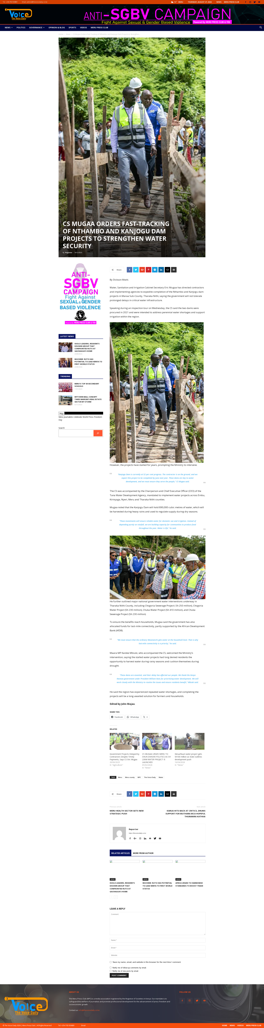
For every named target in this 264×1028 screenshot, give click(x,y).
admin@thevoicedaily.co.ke (37, 2)
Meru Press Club (231, 2)
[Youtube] (259, 2)
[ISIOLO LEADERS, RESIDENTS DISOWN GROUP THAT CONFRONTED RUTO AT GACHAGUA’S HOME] (125, 870)
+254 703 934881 (12, 2)
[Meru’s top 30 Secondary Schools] (65, 387)
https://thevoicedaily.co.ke (137, 833)
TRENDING (65, 376)
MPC (139, 777)
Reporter (68, 252)
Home (61, 34)
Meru (120, 777)
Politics (21, 27)
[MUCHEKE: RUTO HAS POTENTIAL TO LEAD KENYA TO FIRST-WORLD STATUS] (158, 870)
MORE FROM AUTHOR (143, 853)
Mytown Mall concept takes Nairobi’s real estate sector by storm (88, 399)
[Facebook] (246, 2)
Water (161, 777)
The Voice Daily (150, 777)
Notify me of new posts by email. (125, 971)
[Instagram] (250, 2)
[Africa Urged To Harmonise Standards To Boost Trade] (190, 870)
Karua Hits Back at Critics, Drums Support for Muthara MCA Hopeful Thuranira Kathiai (185, 813)
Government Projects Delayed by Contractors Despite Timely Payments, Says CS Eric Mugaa (124, 757)
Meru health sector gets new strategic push (127, 812)
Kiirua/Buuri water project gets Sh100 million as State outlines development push (188, 757)
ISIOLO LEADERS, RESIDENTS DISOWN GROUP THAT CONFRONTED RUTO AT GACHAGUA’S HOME (87, 347)
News (218, 2)
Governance (35, 27)
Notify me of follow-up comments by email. (129, 968)
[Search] (98, 433)
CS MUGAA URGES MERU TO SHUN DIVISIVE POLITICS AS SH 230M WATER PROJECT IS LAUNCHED (156, 758)
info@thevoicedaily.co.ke (89, 1010)
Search (62, 428)
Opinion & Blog (57, 27)
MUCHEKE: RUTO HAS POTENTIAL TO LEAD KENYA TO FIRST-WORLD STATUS (157, 886)
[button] (260, 27)
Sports (72, 27)
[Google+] (136, 838)
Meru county (130, 777)
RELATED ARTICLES (120, 853)
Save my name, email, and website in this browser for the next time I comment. (147, 962)
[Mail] (151, 838)
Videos (83, 27)
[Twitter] (255, 2)
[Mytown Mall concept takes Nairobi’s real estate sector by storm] (65, 400)
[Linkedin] (146, 838)
